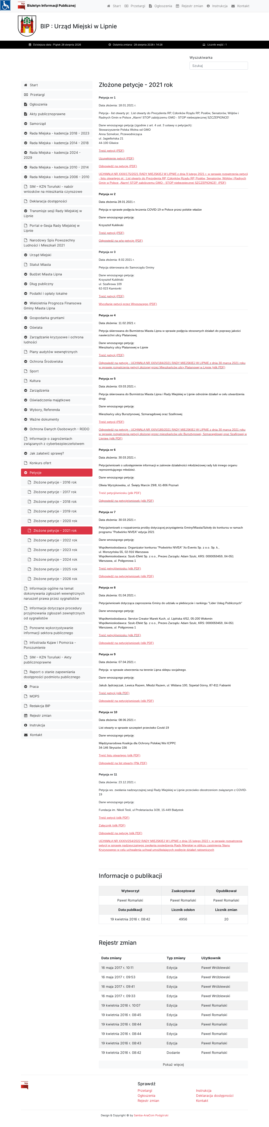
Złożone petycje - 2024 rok (54, 559)
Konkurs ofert (40, 463)
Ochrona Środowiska (46, 361)
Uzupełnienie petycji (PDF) (116, 158)
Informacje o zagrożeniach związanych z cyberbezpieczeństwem (54, 441)
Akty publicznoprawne (47, 114)
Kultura (35, 381)
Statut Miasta (40, 264)
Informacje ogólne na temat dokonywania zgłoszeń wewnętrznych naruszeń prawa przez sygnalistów (54, 593)
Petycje (35, 472)
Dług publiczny (41, 284)
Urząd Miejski (40, 255)
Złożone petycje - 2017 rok (54, 492)
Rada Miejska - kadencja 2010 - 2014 (59, 167)
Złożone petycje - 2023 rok (54, 550)
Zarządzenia (39, 390)
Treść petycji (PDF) (111, 150)
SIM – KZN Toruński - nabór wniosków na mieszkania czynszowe (53, 189)
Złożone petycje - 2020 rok (54, 521)
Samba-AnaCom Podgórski (151, 1115)
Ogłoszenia (162, 6)
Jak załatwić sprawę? (46, 453)
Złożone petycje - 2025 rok (54, 569)
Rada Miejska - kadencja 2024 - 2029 (52, 155)
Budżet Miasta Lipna (45, 274)
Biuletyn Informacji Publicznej (51, 5)
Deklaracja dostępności (48, 201)
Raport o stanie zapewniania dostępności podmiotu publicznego (52, 674)
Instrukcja (219, 6)
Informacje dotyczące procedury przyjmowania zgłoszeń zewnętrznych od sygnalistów (54, 613)
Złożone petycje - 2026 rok (54, 579)
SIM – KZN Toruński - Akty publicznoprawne (47, 659)
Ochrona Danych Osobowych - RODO (59, 429)
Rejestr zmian (192, 6)
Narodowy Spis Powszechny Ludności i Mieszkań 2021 (49, 242)
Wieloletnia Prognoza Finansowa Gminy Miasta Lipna (52, 305)
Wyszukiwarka (201, 57)
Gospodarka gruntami (46, 318)
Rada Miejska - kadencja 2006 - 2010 (59, 177)
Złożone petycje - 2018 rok (54, 501)
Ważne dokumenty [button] (44, 419)
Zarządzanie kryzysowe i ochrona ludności (53, 339)
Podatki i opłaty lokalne (48, 293)
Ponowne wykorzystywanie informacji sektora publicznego (48, 630)
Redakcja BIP (39, 706)
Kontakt (242, 6)
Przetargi (137, 6)
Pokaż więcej (173, 1064)
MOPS (34, 696)
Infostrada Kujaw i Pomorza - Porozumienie (50, 645)
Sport (34, 371)
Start (116, 6)
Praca (34, 686)
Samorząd (37, 123)
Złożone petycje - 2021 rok (54, 530)
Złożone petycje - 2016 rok (54, 482)
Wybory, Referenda (44, 410)
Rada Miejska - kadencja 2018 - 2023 (59, 133)
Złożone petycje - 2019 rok (54, 511)
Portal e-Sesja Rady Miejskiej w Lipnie (52, 228)
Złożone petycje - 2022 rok (54, 540)
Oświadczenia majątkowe (49, 400)
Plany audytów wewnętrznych (53, 352)
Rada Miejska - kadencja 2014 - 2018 (59, 143)
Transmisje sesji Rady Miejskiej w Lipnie (53, 213)
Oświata (35, 327)
